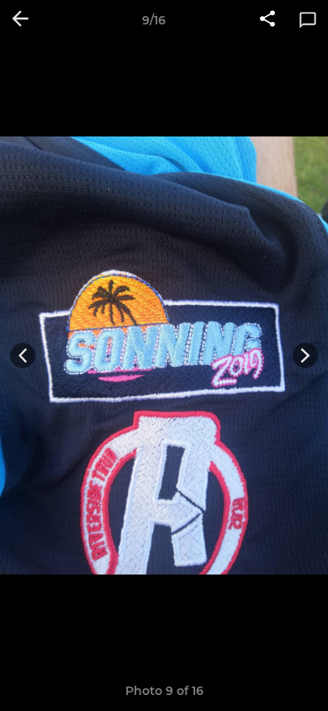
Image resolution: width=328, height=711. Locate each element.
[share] (267, 20)
